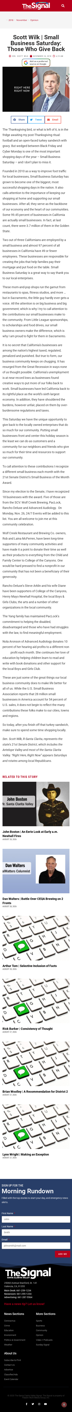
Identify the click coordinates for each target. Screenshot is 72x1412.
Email (5, 1239)
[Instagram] (39, 1404)
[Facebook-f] (26, 1404)
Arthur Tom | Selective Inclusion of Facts (30, 966)
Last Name (8, 1226)
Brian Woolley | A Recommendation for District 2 (35, 1091)
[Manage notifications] (64, 1404)
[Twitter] (33, 1404)
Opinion (34, 20)
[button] (9, 5)
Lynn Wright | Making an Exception (26, 1154)
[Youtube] (45, 1404)
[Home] (4, 20)
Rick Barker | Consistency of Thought (28, 1028)
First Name (8, 1213)
